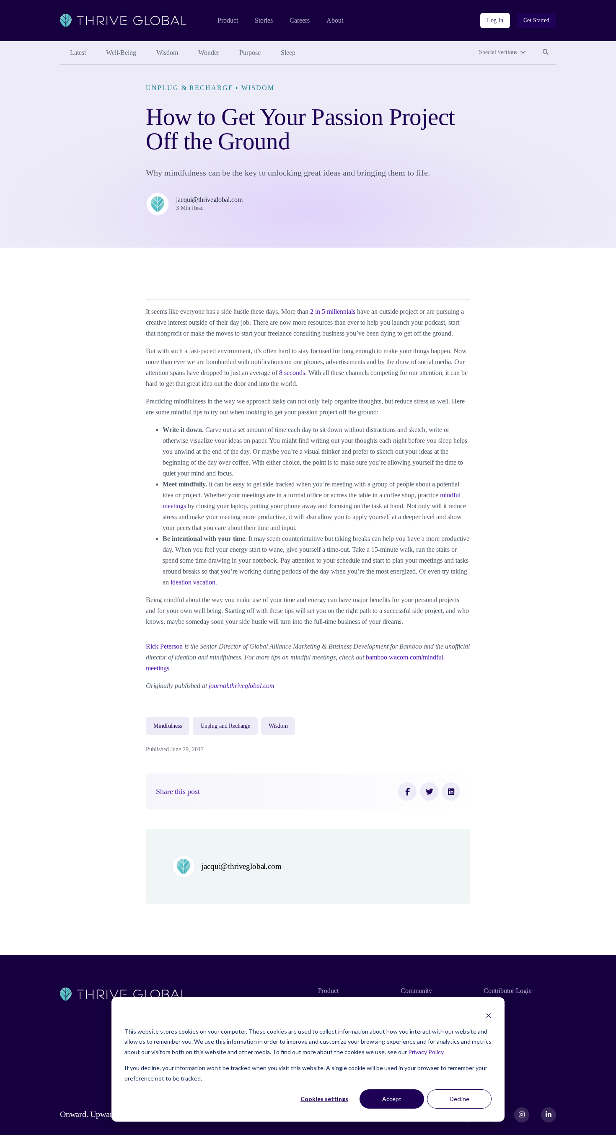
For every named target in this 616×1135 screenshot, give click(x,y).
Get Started (536, 20)
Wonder (208, 52)
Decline (459, 1098)
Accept (391, 1098)
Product (227, 20)
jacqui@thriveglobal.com (209, 199)
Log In (495, 20)
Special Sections (498, 52)
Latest (78, 52)
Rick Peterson (164, 646)
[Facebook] (407, 791)
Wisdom (167, 52)
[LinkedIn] (451, 791)
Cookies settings (324, 1098)
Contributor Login (508, 990)
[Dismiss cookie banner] (489, 1015)
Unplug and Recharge (225, 726)
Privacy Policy (426, 1051)
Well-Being (121, 52)
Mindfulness (167, 726)
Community (416, 990)
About (334, 20)
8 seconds (292, 372)
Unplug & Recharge (189, 87)
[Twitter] (429, 791)
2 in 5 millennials (332, 311)
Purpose (250, 52)
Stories (264, 20)
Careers (300, 20)
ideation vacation (193, 582)
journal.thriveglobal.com (241, 685)
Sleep (288, 52)
